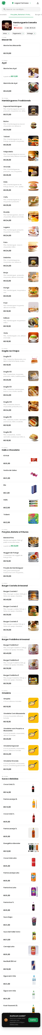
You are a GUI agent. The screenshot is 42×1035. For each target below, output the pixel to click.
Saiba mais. (14, 1024)
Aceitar (33, 1020)
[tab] (21, 14)
